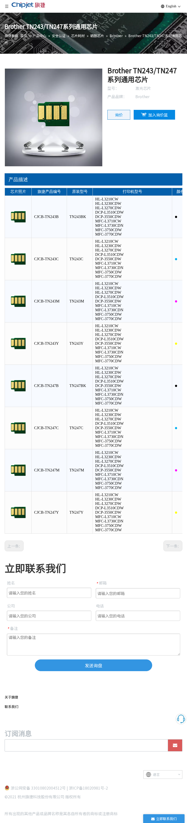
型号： (113, 88)
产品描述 (18, 179)
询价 (119, 115)
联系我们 (11, 706)
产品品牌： (117, 96)
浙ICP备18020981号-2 (88, 788)
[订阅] (175, 745)
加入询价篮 (158, 115)
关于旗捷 (11, 697)
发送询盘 (93, 665)
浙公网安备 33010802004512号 (38, 788)
